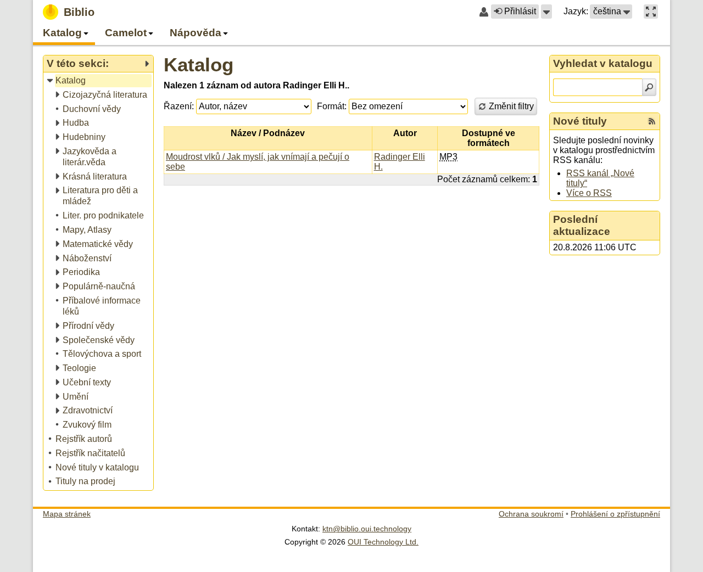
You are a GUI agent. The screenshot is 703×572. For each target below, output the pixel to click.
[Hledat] (649, 87)
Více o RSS (589, 193)
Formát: (332, 106)
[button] (546, 11)
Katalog (198, 64)
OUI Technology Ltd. (383, 541)
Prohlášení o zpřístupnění (615, 513)
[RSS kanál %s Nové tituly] (652, 121)
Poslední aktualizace (581, 225)
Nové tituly (580, 121)
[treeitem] (99, 81)
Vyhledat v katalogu (602, 63)
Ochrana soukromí (531, 513)
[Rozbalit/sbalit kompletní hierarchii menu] (146, 63)
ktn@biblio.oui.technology (366, 528)
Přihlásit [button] (520, 11)
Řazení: (179, 106)
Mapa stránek (67, 513)
